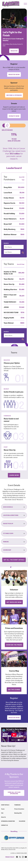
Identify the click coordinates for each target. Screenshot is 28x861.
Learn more (14, 475)
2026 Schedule (8, 507)
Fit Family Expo (8, 533)
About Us (3, 817)
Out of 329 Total (21, 178)
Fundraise (17, 805)
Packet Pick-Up (8, 523)
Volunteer (22, 821)
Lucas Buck (8, 192)
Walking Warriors (10, 289)
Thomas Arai (8, 208)
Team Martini (8, 279)
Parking (6, 542)
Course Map (7, 550)
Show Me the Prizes (14, 645)
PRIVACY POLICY (9, 857)
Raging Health (9, 317)
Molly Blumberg (9, 229)
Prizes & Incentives (19, 809)
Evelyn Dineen (9, 197)
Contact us (4, 825)
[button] (25, 3)
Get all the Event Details (14, 560)
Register (14, 51)
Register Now (14, 74)
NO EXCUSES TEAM (11, 312)
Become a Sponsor (14, 95)
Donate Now (14, 116)
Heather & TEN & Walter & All (10, 272)
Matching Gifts (18, 813)
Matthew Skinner (10, 234)
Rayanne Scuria (9, 203)
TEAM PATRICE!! (10, 302)
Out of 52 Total (20, 264)
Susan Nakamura (10, 218)
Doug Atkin (8, 187)
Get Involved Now (14, 602)
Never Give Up (9, 284)
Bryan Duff (8, 224)
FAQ (2, 813)
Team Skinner (9, 323)
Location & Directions (10, 515)
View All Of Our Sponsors (14, 793)
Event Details (5, 805)
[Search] (22, 253)
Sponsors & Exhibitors (8, 821)
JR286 (6, 307)
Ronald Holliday (9, 213)
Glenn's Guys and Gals (10, 295)
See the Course (14, 689)
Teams (2, 809)
